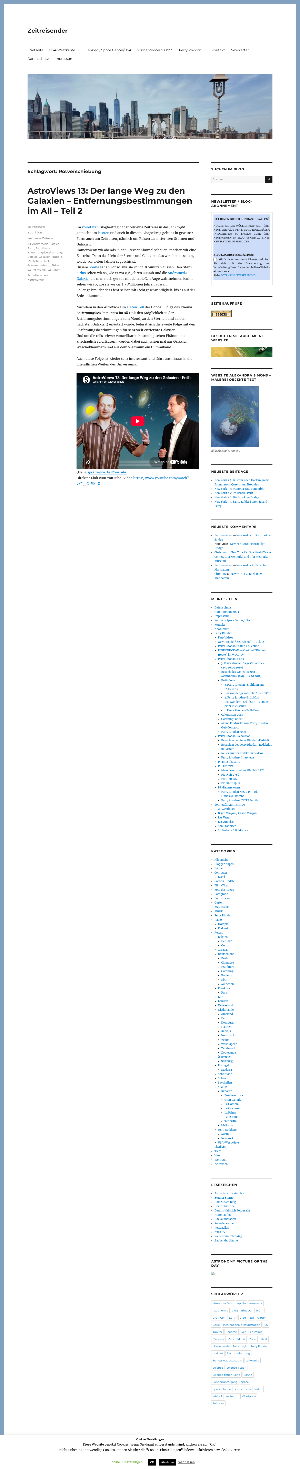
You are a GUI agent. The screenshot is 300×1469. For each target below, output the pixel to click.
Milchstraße (35, 261)
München (227, 984)
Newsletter (240, 50)
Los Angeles (226, 822)
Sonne (94, 267)
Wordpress (249, 1396)
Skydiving (220, 1147)
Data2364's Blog (225, 1202)
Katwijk (226, 1031)
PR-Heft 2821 (230, 779)
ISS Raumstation (225, 1219)
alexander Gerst (223, 1303)
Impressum (63, 59)
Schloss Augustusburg (227, 1360)
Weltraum (34, 238)
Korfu (221, 997)
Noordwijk (228, 1035)
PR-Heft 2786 (230, 774)
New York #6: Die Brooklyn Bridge (236, 497)
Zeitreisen (48, 238)
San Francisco (227, 826)
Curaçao (223, 950)
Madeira (226, 1069)
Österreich (225, 1057)
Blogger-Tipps (224, 864)
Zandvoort (228, 1048)
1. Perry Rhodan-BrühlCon (241, 710)
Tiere (217, 1151)
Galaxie (33, 256)
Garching (227, 971)
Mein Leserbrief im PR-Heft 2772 (242, 770)
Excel (221, 877)
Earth (232, 1317)
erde (243, 1317)
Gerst (216, 1324)
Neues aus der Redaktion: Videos (242, 753)
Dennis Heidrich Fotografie (232, 1210)
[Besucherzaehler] (241, 313)
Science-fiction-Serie (226, 1374)
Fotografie (221, 894)
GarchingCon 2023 (226, 612)
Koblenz (226, 975)
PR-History (225, 766)
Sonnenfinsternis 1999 (155, 50)
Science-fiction (236, 1367)
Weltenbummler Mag (228, 1236)
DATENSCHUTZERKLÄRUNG (238, 275)
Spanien (223, 1087)
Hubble (57, 256)
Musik (218, 911)
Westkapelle (229, 1044)
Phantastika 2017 (229, 762)
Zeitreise (218, 1403)
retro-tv (219, 1232)
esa (251, 1317)
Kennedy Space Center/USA (108, 50)
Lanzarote (231, 1117)
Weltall (42, 269)
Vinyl (217, 1155)
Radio (218, 920)
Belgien (223, 937)
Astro (31, 248)
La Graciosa (232, 1108)
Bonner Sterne (223, 1197)
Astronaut (255, 1303)
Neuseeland (225, 1005)
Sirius (81, 273)
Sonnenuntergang (225, 1382)
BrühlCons (228, 680)
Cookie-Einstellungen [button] (126, 1462)
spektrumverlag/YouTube (107, 472)
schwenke (252, 1360)
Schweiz (223, 1078)
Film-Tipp (221, 885)
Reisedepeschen (225, 1223)
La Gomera (231, 1104)
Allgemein (221, 860)
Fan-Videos (225, 637)
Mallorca (227, 1125)
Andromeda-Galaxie (45, 243)
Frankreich (225, 988)
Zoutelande (228, 1052)
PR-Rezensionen (229, 787)
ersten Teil (135, 307)
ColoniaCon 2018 (232, 714)
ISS (266, 1324)
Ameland (227, 1014)
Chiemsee (227, 962)
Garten (218, 902)
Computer (220, 872)
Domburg (227, 1022)
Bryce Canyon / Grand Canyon (237, 813)
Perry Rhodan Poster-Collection (238, 646)
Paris (224, 992)
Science (218, 1367)
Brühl (225, 958)
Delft (224, 1018)
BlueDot (246, 1310)
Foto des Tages (224, 890)
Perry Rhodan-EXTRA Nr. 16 (239, 800)
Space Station (222, 1389)
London (223, 1001)
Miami (225, 1134)
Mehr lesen (186, 1462)
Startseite (35, 50)
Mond (241, 1339)
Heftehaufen (222, 1215)
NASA (263, 1339)
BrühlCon (219, 1317)
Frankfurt (227, 967)
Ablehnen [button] (167, 1462)
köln (244, 1332)
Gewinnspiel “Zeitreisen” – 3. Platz (241, 642)
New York (227, 1138)
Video (258, 1389)
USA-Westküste (62, 50)
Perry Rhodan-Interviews (237, 757)
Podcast (223, 928)
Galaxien (45, 256)
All (29, 243)
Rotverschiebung (39, 265)
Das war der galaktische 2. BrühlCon (247, 693)
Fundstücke (222, 898)
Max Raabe (221, 907)
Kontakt (218, 50)
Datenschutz (38, 59)
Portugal (223, 1065)
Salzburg (227, 1061)
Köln (224, 980)
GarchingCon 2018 (233, 719)
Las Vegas (224, 817)
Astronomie (220, 1310)
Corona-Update (224, 881)
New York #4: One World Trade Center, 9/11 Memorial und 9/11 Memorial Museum (242, 557)
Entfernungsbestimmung (45, 252)
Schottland (225, 1074)
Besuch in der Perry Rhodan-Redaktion (246, 740)
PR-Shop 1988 (230, 783)
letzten (103, 233)
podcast (218, 1353)
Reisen (218, 932)
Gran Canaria (232, 1099)
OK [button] (152, 1462)
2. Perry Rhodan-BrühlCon (241, 697)
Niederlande (226, 1010)
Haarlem (226, 1027)
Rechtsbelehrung (238, 1353)
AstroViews (43, 248)
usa (248, 1389)
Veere (225, 1040)
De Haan (226, 941)
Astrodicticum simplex (229, 1193)
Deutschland (226, 954)
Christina (220, 552)
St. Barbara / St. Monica (233, 830)
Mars (231, 1339)
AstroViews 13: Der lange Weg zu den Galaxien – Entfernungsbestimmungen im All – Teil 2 (110, 201)
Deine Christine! (225, 1206)
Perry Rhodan (190, 50)
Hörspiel (223, 924)
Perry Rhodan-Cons (231, 659)
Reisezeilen (221, 1227)
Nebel (48, 261)
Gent (224, 945)
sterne (32, 269)
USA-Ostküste (227, 1129)
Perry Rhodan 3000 (233, 732)
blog (235, 1310)
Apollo (241, 1303)
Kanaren (226, 1091)
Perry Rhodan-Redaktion (234, 736)
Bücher (219, 868)
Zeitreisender (48, 30)
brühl (259, 1310)
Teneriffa (230, 1121)
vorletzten (90, 227)
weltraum (54, 269)
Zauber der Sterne (226, 1240)
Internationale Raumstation (241, 1324)
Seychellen (225, 1082)
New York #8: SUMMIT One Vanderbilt (239, 489)
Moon (252, 1339)
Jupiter (217, 1332)
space (245, 1382)
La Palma (230, 1112)
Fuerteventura (233, 1095)
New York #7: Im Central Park (233, 493)
